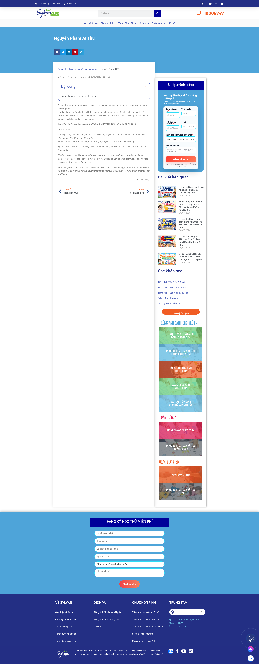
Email (183, 122)
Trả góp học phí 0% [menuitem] (64, 626)
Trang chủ (63, 69)
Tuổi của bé (187, 109)
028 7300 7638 (179, 626)
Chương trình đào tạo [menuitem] (65, 619)
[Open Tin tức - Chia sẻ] (148, 23)
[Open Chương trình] (115, 23)
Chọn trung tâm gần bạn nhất (179, 135)
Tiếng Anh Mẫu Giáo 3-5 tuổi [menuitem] (171, 282)
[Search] (157, 13)
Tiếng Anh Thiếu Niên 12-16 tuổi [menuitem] (173, 293)
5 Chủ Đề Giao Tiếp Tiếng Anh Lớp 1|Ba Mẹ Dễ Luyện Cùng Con (191, 190)
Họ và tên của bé (172, 110)
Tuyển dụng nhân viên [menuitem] (65, 634)
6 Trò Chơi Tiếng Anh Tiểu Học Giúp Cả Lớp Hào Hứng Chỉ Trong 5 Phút (189, 240)
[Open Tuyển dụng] (165, 23)
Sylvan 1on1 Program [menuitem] (168, 298)
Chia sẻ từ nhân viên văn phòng (84, 69)
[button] (202, 4)
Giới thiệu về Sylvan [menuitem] (64, 612)
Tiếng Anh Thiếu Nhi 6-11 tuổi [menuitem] (172, 287)
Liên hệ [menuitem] (97, 626)
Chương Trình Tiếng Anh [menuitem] (169, 303)
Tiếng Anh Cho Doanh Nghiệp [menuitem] (108, 612)
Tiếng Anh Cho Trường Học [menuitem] (107, 619)
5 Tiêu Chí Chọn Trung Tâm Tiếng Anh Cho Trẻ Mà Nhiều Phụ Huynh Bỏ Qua (190, 223)
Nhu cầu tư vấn (172, 146)
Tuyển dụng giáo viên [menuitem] (65, 641)
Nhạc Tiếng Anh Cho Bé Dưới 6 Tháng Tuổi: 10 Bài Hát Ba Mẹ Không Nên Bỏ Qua (190, 205)
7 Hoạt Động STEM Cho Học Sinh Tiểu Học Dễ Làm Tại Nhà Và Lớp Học (191, 257)
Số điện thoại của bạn (171, 123)
